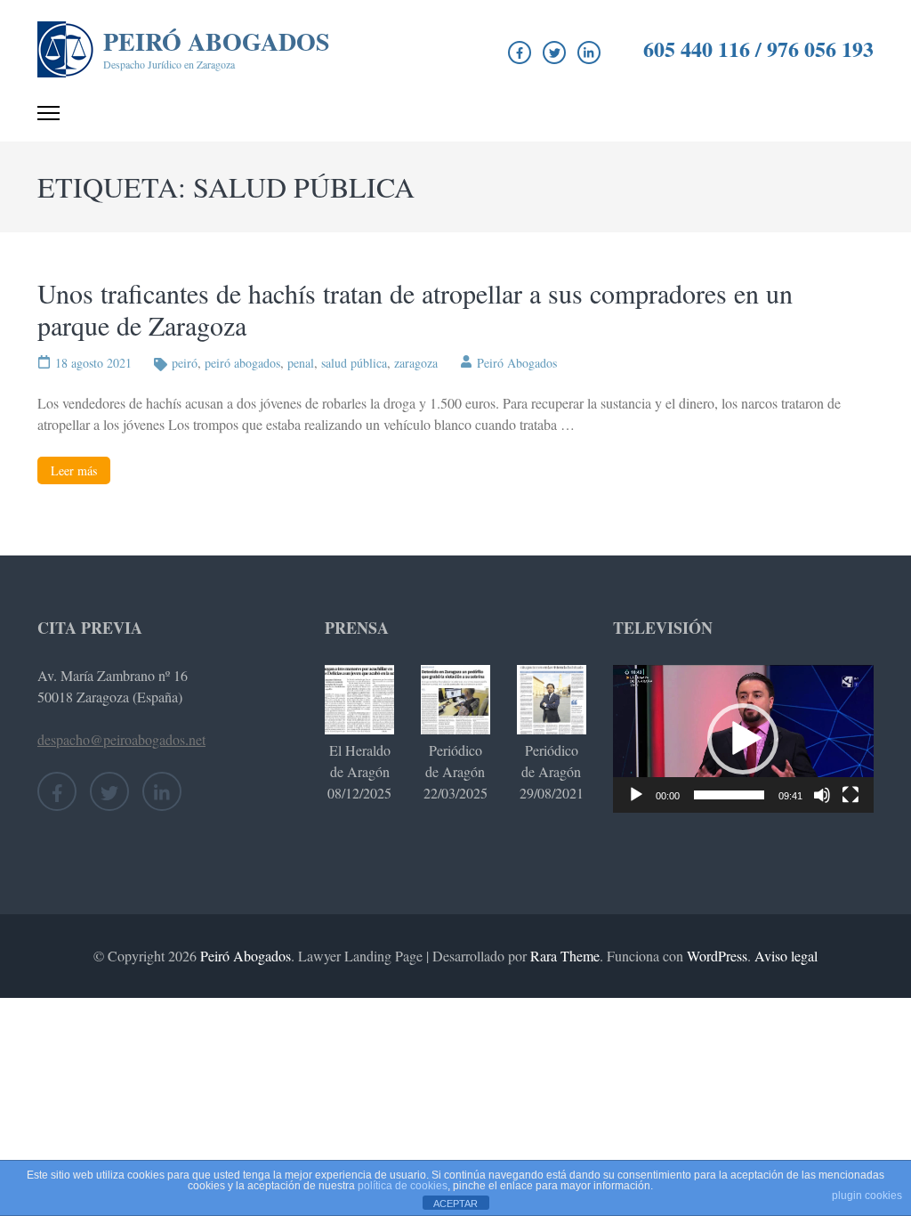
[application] (743, 738)
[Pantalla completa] (850, 795)
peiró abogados (242, 362)
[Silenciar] (822, 795)
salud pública (354, 362)
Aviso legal (786, 955)
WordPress (717, 955)
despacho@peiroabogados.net (121, 739)
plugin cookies (867, 1195)
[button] (742, 738)
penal (300, 362)
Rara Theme (565, 955)
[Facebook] (519, 52)
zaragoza (416, 362)
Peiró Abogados (216, 41)
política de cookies (402, 1186)
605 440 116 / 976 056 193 (758, 49)
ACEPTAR (455, 1203)
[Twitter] (554, 52)
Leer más (74, 470)
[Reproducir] (636, 795)
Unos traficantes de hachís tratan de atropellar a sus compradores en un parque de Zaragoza (415, 309)
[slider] (729, 794)
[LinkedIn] (589, 52)
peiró (185, 362)
